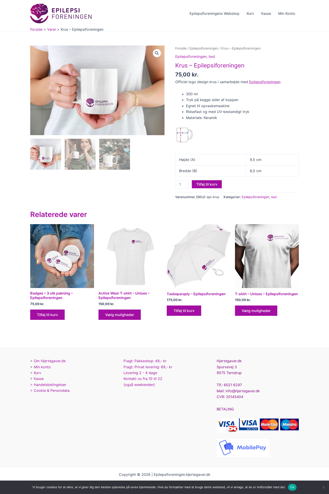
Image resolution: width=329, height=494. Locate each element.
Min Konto (286, 13)
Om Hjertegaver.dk (50, 361)
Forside (181, 48)
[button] (157, 53)
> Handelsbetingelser (48, 384)
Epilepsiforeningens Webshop (214, 13)
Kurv (250, 13)
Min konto (42, 367)
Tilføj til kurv (206, 184)
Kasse (266, 13)
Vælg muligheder (119, 314)
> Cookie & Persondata (50, 390)
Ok (292, 487)
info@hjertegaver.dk (242, 391)
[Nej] (323, 487)
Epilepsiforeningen (204, 48)
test (212, 56)
